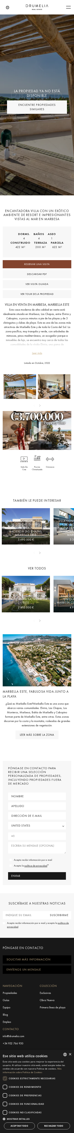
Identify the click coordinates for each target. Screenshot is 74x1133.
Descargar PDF (37, 274)
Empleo (7, 1022)
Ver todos (37, 568)
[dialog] (37, 1091)
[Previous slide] (34, 405)
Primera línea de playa (52, 1007)
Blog (5, 1014)
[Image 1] (54, 386)
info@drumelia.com (13, 1036)
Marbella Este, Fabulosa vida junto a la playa (36, 693)
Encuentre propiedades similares (37, 107)
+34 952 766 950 (13, 1043)
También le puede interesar (37, 500)
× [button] (70, 1054)
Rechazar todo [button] (53, 1125)
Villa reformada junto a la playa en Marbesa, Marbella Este (26, 599)
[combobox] (65, 1054)
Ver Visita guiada (37, 284)
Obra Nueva (47, 1000)
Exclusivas (45, 993)
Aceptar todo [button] (19, 1125)
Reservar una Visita (37, 264)
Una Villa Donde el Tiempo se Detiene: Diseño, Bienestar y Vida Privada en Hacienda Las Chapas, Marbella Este (26, 528)
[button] (7, 7)
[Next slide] (40, 405)
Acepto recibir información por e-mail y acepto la (38, 924)
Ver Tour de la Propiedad (37, 294)
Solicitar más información (28, 959)
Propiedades (10, 993)
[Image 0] (20, 386)
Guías (6, 1000)
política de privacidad (35, 865)
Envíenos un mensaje (23, 969)
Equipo (6, 1007)
